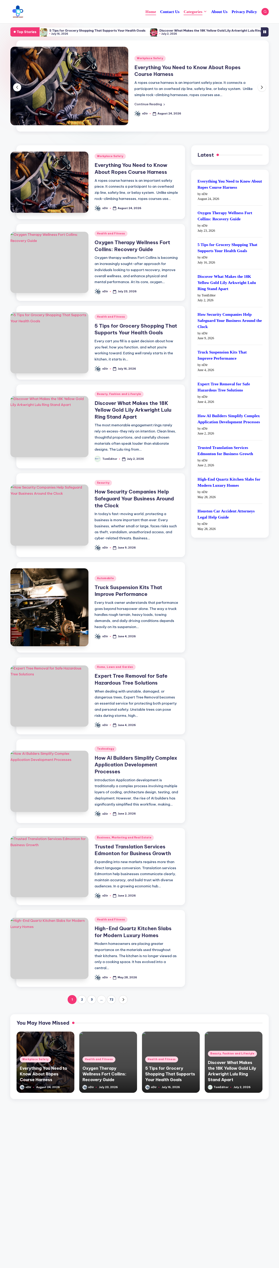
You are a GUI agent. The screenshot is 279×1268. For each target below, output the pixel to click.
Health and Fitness (199, 49)
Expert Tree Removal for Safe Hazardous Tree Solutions (224, 378)
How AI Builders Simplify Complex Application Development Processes (136, 756)
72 (111, 990)
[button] (197, 102)
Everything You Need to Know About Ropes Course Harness (230, 175)
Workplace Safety (110, 147)
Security (103, 473)
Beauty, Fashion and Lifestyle (119, 385)
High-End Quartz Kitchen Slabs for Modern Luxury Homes (229, 473)
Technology (105, 739)
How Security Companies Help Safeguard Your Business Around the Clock (134, 489)
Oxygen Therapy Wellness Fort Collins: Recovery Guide (225, 207)
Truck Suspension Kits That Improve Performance (222, 346)
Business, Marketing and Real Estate (124, 828)
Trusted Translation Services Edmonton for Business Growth (225, 441)
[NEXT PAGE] (123, 990)
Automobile (105, 569)
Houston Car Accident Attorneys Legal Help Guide (226, 505)
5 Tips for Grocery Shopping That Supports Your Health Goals (60, 30)
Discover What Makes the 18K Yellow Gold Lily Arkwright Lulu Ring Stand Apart (183, 30)
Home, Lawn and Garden (115, 657)
